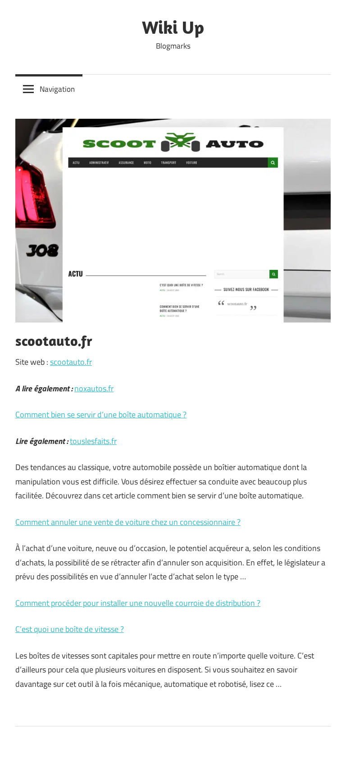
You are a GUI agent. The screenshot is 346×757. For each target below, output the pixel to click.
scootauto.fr (71, 362)
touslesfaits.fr (93, 441)
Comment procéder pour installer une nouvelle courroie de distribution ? (137, 603)
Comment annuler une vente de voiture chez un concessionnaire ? (128, 522)
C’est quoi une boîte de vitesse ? (69, 629)
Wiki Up (173, 27)
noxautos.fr (94, 388)
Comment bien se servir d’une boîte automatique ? (101, 414)
